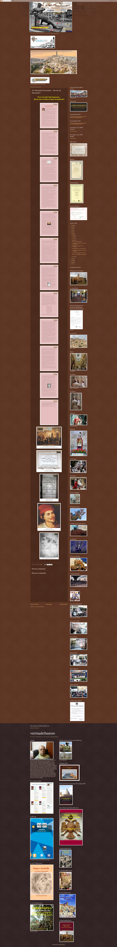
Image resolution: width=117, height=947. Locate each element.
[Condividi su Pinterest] (51, 564)
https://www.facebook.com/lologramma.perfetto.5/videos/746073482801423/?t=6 (78, 117)
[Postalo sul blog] (48, 564)
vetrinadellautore (42, 733)
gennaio (73, 256)
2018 (72, 262)
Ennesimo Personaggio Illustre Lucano (79, 252)
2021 (72, 233)
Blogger (63, 944)
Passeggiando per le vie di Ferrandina (78, 248)
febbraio (73, 240)
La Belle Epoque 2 (73, 131)
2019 (72, 260)
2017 (72, 263)
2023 (72, 230)
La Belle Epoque (73, 138)
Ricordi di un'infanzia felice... (77, 241)
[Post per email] (45, 564)
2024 (72, 228)
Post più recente (34, 604)
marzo (73, 238)
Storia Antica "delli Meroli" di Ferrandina (79, 254)
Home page (49, 604)
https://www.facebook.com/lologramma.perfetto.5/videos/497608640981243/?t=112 (78, 123)
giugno (73, 235)
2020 (72, 258)
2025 (72, 226)
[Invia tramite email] (47, 564)
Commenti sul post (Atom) (38, 606)
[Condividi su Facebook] (50, 564)
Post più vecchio (64, 604)
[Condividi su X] (49, 564)
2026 (72, 225)
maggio (73, 236)
